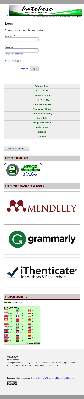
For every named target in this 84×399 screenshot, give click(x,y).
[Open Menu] (5, 7)
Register (24, 68)
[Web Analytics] (7, 303)
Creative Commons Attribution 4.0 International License (52, 378)
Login (34, 68)
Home (7, 15)
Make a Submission (16, 148)
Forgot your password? (14, 54)
